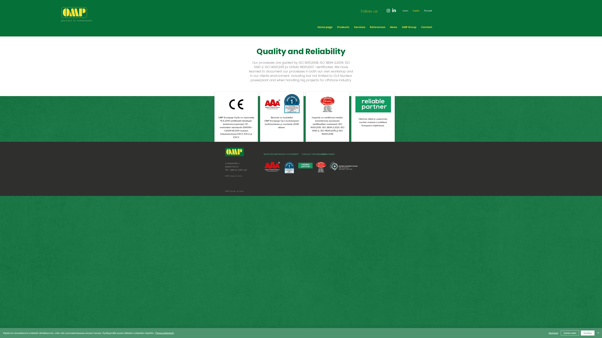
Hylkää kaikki (569, 333)
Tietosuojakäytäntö (164, 333)
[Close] (598, 332)
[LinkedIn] (394, 10)
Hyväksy (588, 333)
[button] (409, 27)
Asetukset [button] (553, 333)
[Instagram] (388, 10)
